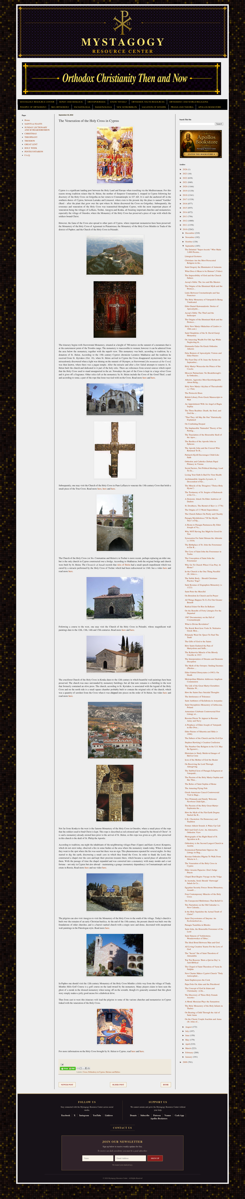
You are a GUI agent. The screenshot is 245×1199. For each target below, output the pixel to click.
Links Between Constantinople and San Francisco (202, 294)
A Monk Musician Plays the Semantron (202, 1001)
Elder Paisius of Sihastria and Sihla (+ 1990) (201, 732)
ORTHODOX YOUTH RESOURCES (148, 102)
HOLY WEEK (31, 147)
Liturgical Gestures (193, 256)
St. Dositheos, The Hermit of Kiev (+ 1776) (204, 505)
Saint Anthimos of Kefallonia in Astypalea (203, 700)
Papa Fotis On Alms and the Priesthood (202, 984)
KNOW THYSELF (118, 102)
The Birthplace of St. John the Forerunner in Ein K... (203, 546)
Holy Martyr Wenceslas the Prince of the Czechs (203, 367)
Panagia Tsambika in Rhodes (197, 924)
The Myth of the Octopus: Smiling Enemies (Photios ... (204, 666)
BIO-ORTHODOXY (60, 107)
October (189, 241)
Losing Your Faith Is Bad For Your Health (203, 474)
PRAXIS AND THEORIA (182, 107)
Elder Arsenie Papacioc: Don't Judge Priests (201, 871)
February (189, 1052)
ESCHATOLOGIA (82, 107)
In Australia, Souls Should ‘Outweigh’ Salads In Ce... (201, 882)
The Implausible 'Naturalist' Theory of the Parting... (203, 429)
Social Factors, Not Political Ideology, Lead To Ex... (204, 469)
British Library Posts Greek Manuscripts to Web (203, 398)
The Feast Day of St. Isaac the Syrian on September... (202, 361)
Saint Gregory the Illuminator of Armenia (203, 267)
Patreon (157, 1115)
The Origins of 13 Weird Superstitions (201, 509)
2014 (185, 212)
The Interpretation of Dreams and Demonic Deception (204, 660)
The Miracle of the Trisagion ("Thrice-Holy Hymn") (204, 486)
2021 (185, 182)
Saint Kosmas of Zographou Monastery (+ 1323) (203, 586)
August (188, 1026)
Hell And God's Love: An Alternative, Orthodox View (201, 831)
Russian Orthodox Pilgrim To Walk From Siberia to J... (203, 857)
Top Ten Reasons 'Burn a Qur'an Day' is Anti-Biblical (202, 961)
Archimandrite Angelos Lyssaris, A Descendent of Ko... (200, 480)
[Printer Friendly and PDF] (68, 1069)
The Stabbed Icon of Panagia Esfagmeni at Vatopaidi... (203, 772)
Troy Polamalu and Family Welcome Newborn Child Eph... (201, 800)
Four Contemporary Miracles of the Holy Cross (203, 895)
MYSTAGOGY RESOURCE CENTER (37, 102)
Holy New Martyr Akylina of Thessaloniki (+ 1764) (203, 387)
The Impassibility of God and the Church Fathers (203, 276)
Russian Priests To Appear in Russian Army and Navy (201, 719)
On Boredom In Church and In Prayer (201, 595)
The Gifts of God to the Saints (198, 641)
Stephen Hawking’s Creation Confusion (202, 742)
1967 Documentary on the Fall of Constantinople (199, 618)
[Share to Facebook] (86, 1068)
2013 (185, 216)
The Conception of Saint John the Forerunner (200, 559)
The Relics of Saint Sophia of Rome (200, 783)
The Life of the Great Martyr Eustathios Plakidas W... (202, 687)
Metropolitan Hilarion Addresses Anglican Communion (203, 680)
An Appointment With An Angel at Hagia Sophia (203, 405)
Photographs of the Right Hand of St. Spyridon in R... (201, 837)
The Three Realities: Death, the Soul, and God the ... (203, 411)
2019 (185, 190)
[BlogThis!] (80, 1068)
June (187, 1035)
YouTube (97, 1115)
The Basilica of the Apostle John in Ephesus (200, 442)
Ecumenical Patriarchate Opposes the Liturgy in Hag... (201, 851)
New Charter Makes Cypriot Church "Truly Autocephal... (204, 974)
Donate (133, 1115)
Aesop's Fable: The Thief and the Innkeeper (199, 314)
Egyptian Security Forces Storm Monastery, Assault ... (204, 888)
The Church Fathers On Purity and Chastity (204, 513)
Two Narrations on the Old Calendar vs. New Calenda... (202, 906)
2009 (185, 1062)
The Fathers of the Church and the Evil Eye (204, 738)
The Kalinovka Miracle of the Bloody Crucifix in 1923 (201, 653)
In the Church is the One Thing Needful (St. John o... (202, 572)
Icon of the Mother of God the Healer (201, 759)
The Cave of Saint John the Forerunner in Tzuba (203, 552)
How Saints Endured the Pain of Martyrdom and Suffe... (199, 647)
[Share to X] (83, 1068)
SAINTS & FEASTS (33, 123)
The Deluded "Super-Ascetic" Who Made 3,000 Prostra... (203, 250)
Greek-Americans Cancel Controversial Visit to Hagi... (202, 793)
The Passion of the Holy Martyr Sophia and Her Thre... (204, 778)
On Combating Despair (195, 423)
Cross (85, 1072)
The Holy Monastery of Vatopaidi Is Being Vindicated (204, 300)
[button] (7, 1186)
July (187, 1031)
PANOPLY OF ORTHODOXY (33, 107)
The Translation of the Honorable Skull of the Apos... (203, 436)
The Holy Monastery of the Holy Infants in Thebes (204, 1007)
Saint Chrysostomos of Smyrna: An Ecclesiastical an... (200, 919)
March (188, 1048)
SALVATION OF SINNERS (154, 107)
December (190, 232)
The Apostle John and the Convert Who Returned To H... (202, 449)
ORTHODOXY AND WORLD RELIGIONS (188, 102)
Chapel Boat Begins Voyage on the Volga (203, 876)
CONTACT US (122, 1128)
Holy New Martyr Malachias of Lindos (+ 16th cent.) (203, 327)
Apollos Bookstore (158, 1118)
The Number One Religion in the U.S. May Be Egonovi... (204, 747)
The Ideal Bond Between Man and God (202, 942)
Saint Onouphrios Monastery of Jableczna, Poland (203, 706)
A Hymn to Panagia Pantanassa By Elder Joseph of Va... (203, 526)
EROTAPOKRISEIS (96, 102)
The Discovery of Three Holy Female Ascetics (201, 996)
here (145, 377)
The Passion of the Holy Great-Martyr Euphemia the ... (201, 806)
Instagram (84, 1115)
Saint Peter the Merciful (195, 591)
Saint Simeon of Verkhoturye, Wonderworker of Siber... (198, 937)
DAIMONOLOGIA (103, 107)
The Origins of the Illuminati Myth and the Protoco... (203, 287)
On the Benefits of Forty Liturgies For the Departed (203, 611)
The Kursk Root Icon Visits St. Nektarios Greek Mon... (203, 629)
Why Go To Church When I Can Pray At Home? (203, 566)
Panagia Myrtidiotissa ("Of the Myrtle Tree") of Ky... (201, 519)
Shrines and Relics (113, 1072)
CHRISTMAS (31, 133)
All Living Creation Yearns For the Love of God (204, 947)
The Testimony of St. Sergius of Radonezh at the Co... (203, 493)
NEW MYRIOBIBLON (127, 107)
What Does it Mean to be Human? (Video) (203, 271)
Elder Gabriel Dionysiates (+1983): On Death (202, 673)
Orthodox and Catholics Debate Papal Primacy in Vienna (201, 462)
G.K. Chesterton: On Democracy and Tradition (201, 820)
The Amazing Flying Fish (196, 788)
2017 (185, 199)
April (187, 1043)
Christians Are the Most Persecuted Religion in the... (200, 261)
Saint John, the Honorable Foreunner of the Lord (204, 930)
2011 (185, 224)
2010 (185, 229)
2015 (185, 207)
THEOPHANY (31, 137)
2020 (185, 186)
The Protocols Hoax (193, 393)
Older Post (118, 1084)
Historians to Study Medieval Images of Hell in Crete (202, 754)
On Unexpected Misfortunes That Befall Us (204, 900)
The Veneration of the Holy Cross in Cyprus (201, 864)
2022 (185, 177)
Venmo (167, 1115)
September (190, 245)
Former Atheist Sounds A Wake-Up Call (202, 825)
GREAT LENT (31, 144)
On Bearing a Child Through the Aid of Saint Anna (202, 1013)
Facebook (65, 1115)
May (187, 1039)
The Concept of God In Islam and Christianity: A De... (200, 989)
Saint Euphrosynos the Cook (197, 979)
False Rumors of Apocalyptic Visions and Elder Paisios (203, 354)
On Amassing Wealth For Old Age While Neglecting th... (203, 340)
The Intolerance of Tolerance (197, 696)
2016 (185, 203)
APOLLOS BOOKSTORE (209, 107)
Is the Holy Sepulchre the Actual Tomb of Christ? (203, 913)
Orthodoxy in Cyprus (96, 1072)
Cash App (179, 1115)
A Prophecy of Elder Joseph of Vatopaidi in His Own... (203, 726)
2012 (185, 220)
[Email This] (78, 1068)
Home (166, 1084)
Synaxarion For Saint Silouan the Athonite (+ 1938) (203, 539)
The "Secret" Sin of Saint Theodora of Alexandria (201, 954)
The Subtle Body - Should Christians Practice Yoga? (201, 579)
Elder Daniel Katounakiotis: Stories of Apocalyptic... (201, 307)
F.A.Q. (27, 155)
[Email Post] (61, 1064)
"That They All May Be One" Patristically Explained (203, 418)
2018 (185, 195)
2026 (185, 169)
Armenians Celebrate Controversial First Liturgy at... (202, 712)
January (189, 1056)
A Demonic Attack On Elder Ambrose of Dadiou (203, 500)
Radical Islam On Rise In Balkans (200, 606)
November (190, 237)
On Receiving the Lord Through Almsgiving (199, 765)
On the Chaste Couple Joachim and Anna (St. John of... (203, 1020)
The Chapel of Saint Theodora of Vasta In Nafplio (203, 968)
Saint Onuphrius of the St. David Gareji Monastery (202, 334)
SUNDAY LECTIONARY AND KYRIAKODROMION (37, 128)
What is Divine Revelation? (197, 624)
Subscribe (145, 1115)
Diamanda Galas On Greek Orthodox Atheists (201, 347)
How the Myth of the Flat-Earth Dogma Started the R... (202, 813)
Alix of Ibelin (123, 564)
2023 (185, 173)
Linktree (109, 1115)
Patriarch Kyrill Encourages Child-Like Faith (202, 456)
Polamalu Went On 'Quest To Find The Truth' (202, 636)
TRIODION (30, 140)
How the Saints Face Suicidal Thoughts (202, 692)
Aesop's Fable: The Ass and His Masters (202, 282)
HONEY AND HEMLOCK (71, 102)
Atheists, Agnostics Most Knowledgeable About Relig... (203, 381)
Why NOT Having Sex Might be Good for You (203, 532)
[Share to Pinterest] (88, 1068)
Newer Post (67, 1084)
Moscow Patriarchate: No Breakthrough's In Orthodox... (203, 374)
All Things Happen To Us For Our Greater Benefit (203, 601)
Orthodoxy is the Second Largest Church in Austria (204, 844)
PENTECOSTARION (34, 151)
